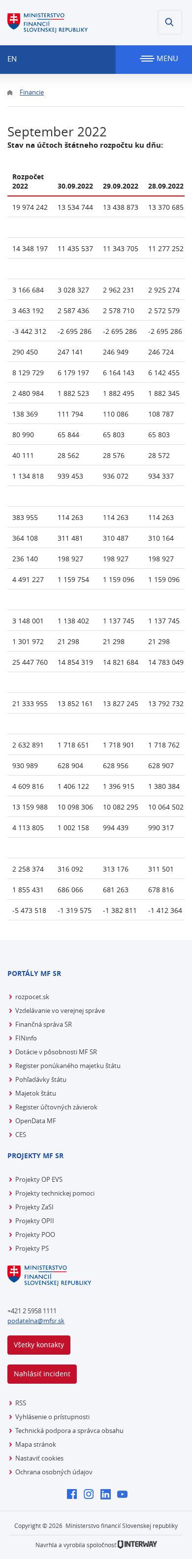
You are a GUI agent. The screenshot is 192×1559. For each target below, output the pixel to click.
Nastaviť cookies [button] (39, 1458)
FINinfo (26, 1038)
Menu (166, 58)
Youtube (124, 1495)
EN (12, 59)
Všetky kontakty (39, 1344)
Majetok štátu (35, 1093)
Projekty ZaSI (34, 1206)
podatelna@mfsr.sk (35, 1320)
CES (20, 1134)
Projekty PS (32, 1248)
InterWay (137, 1544)
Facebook (74, 1495)
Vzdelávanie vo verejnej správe (60, 1010)
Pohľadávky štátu (40, 1079)
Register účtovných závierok (56, 1107)
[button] (170, 22)
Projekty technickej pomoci (55, 1193)
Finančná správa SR (43, 1024)
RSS (20, 1402)
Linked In (108, 1495)
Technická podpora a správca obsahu (69, 1430)
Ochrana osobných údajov (54, 1471)
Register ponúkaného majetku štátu (68, 1065)
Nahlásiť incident (42, 1373)
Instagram (91, 1495)
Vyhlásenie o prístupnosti (52, 1416)
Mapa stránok (35, 1444)
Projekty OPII (34, 1220)
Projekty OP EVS (39, 1179)
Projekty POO (35, 1234)
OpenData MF (35, 1120)
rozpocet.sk (32, 996)
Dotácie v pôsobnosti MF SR (56, 1051)
